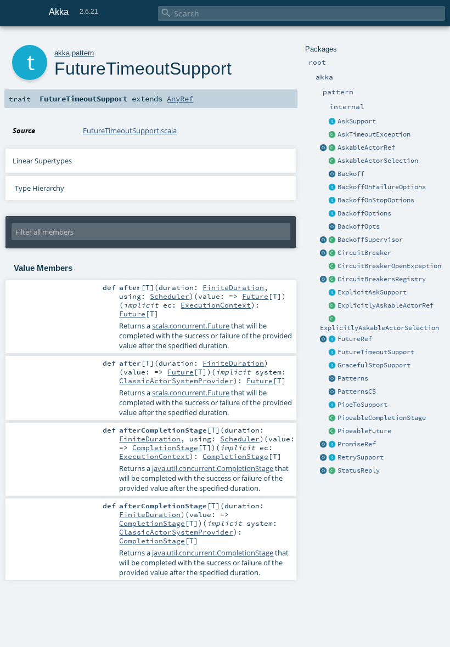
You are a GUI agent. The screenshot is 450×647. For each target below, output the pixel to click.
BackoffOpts (359, 226)
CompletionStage (165, 447)
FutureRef (355, 339)
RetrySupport (361, 457)
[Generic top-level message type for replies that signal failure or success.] (332, 471)
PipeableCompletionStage (382, 418)
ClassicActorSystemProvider (176, 380)
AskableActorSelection (378, 160)
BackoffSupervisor (370, 239)
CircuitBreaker (364, 253)
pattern (83, 53)
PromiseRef (357, 444)
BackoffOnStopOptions (376, 200)
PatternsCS (357, 391)
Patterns (353, 378)
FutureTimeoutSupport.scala (130, 130)
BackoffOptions (364, 213)
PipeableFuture (364, 431)
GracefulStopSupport (374, 365)
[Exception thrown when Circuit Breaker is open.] (332, 266)
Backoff (351, 174)
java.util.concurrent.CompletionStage (212, 468)
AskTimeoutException (374, 134)
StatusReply (359, 470)
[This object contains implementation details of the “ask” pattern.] (332, 121)
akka (62, 53)
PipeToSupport (362, 404)
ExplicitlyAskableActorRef (386, 305)
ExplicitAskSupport (372, 292)
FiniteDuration (233, 287)
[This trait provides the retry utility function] (332, 457)
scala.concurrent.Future (190, 326)
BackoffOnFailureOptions (382, 187)
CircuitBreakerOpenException (389, 266)
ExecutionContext (216, 304)
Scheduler (169, 296)
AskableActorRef (366, 147)
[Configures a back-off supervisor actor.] (332, 213)
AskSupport (357, 121)
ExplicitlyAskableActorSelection (379, 328)
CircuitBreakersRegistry (382, 279)
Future (255, 296)
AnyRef (180, 99)
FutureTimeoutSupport (376, 352)
